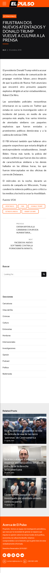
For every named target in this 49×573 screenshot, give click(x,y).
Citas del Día (8, 310)
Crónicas (6, 316)
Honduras (7, 336)
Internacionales (9, 16)
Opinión (6, 355)
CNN (22, 206)
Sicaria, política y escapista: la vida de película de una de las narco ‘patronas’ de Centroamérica (23, 434)
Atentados (9, 206)
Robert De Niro (30, 211)
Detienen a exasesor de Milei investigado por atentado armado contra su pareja (22, 498)
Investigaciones (9, 348)
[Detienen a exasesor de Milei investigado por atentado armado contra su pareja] (24, 493)
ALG (4, 50)
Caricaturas (7, 304)
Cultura (6, 323)
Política (6, 368)
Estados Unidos (11, 211)
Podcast (6, 361)
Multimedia (7, 374)
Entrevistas (7, 329)
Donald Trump (36, 206)
